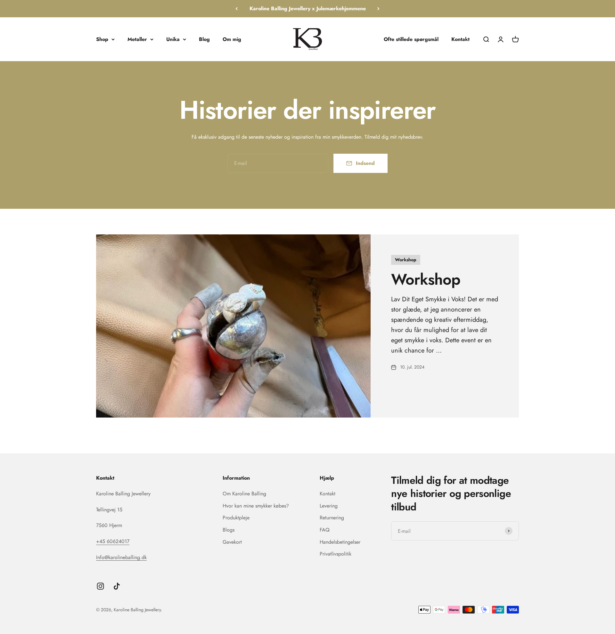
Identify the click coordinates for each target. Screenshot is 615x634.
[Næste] (378, 8)
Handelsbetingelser (340, 542)
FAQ (325, 529)
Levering (329, 505)
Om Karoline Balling (244, 493)
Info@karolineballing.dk (121, 557)
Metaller (137, 39)
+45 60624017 (112, 541)
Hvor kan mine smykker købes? (256, 505)
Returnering (332, 517)
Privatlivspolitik (335, 553)
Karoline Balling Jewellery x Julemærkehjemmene (308, 8)
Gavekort (232, 542)
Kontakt (460, 39)
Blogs (228, 529)
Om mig (232, 39)
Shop (102, 39)
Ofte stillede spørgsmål (411, 39)
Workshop (425, 279)
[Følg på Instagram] (100, 586)
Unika (173, 39)
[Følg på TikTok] (116, 586)
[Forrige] (236, 8)
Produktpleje (236, 517)
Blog (204, 39)
